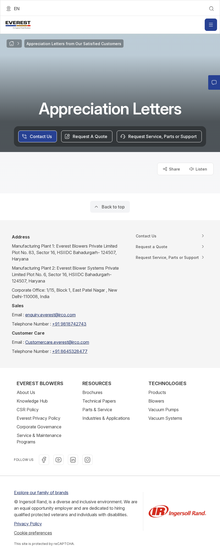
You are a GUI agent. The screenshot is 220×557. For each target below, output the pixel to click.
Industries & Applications (106, 418)
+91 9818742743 (69, 324)
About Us (26, 392)
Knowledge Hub (32, 401)
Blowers (156, 401)
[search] (211, 8)
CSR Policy (28, 409)
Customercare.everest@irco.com (57, 342)
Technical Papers (99, 401)
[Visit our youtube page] (58, 460)
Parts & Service (97, 409)
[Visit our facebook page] (44, 460)
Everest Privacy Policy (38, 418)
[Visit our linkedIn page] (73, 460)
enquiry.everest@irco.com (50, 314)
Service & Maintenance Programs (39, 438)
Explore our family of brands (41, 492)
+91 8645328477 (69, 351)
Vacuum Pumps (163, 409)
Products (157, 392)
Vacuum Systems (165, 418)
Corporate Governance (39, 426)
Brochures (92, 392)
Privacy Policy (28, 523)
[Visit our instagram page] (87, 460)
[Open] (211, 25)
